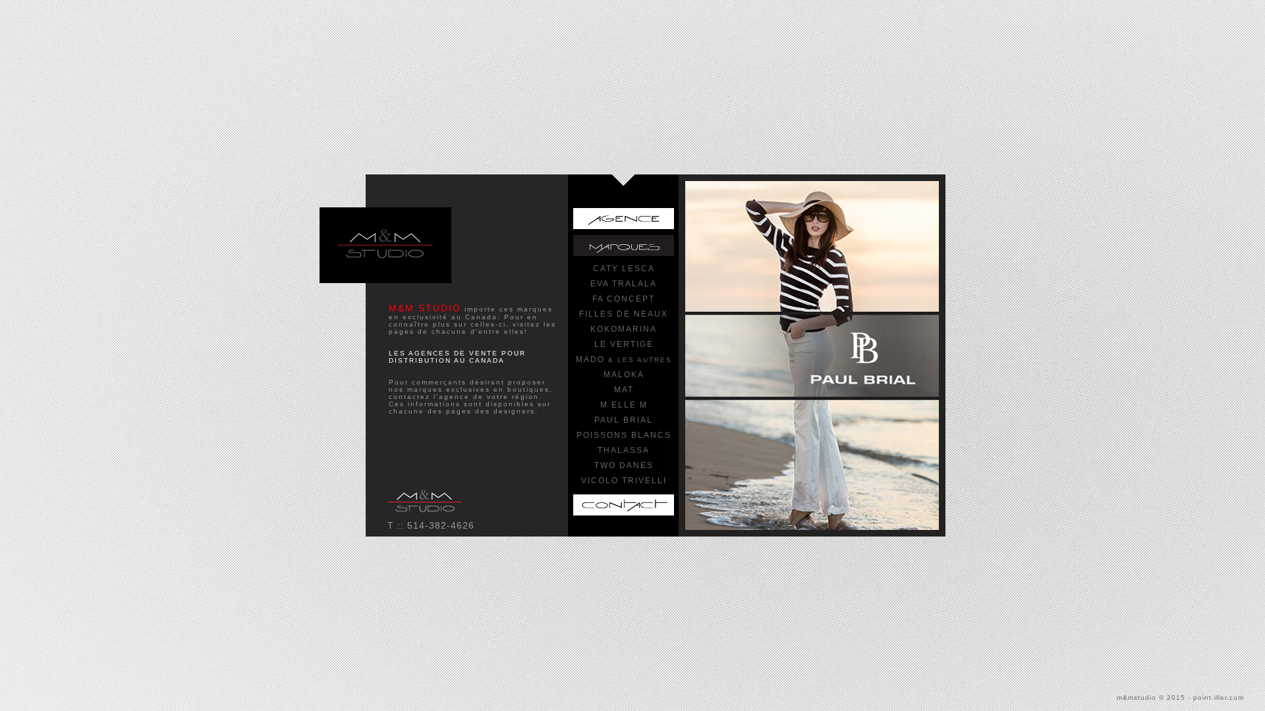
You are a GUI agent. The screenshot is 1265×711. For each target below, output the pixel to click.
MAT (624, 389)
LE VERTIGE (624, 344)
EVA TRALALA (623, 283)
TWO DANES (624, 465)
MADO (624, 359)
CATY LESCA (624, 268)
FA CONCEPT (623, 298)
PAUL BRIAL (623, 420)
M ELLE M (624, 404)
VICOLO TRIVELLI (624, 480)
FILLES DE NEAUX (623, 314)
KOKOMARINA (623, 329)
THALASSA (624, 450)
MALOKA (624, 374)
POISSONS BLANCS (623, 435)
